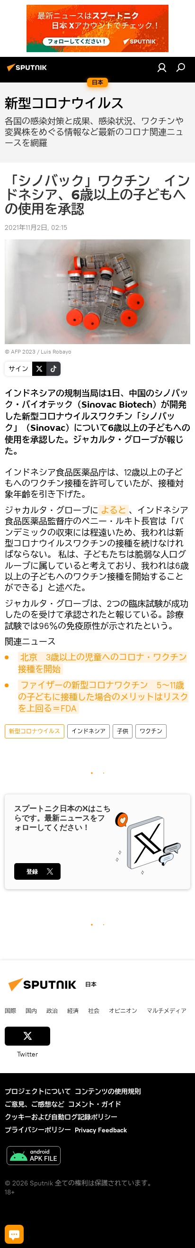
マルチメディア (166, 1010)
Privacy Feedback (101, 1130)
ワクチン (151, 731)
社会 (93, 1010)
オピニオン (123, 1010)
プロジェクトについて (38, 1091)
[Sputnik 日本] (28, 71)
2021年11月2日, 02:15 (36, 227)
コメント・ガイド (94, 1104)
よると (113, 510)
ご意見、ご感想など (34, 1104)
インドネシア (88, 731)
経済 (73, 1010)
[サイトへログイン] (161, 67)
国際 (10, 1010)
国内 (31, 1010)
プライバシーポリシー (38, 1130)
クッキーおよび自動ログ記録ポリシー (61, 1117)
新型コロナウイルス (34, 731)
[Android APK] (33, 1156)
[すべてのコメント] (14, 1234)
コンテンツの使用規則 (108, 1091)
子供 (122, 731)
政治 (52, 1010)
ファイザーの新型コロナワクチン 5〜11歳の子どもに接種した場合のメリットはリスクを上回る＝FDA (103, 697)
